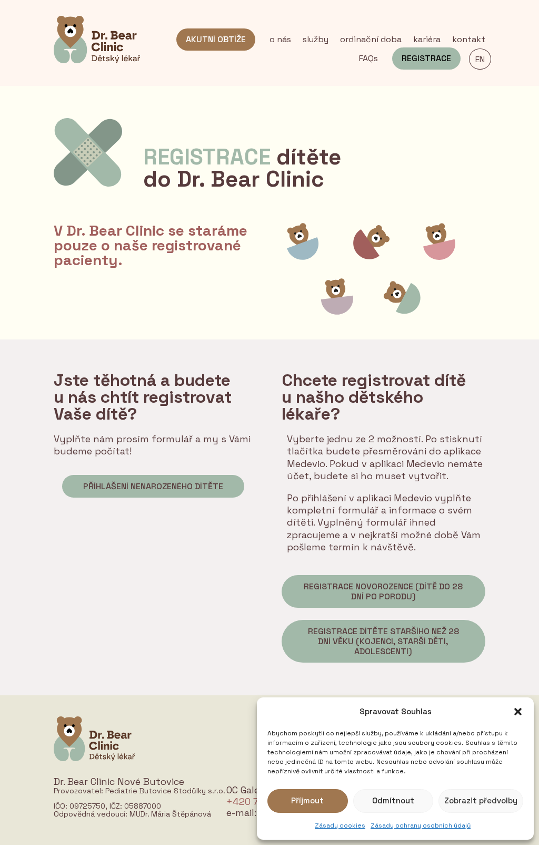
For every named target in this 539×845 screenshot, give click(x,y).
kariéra (427, 40)
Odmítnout (393, 800)
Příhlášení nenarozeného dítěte (153, 486)
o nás (280, 40)
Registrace (426, 58)
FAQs (368, 59)
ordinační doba (371, 40)
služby (315, 40)
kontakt (468, 40)
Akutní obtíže (216, 39)
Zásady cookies (340, 825)
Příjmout (307, 800)
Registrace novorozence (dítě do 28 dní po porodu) (383, 591)
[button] (518, 711)
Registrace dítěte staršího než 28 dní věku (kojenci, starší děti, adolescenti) (383, 641)
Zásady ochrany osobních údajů (421, 825)
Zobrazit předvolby (480, 800)
